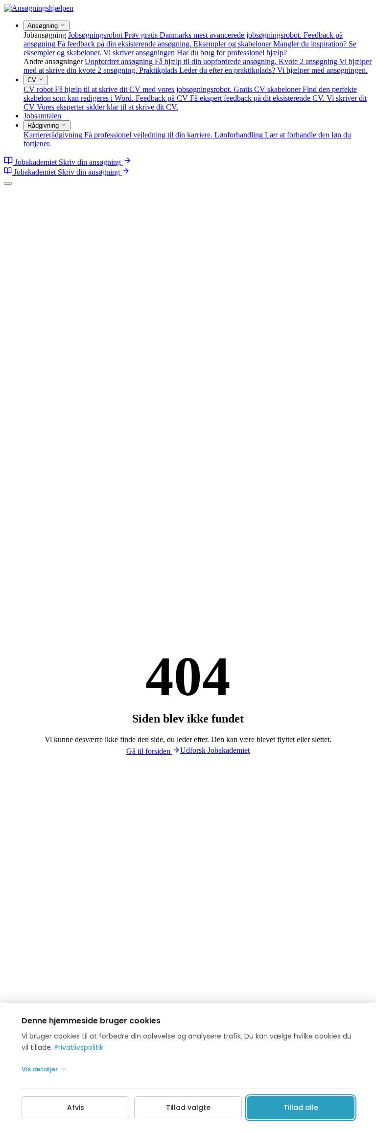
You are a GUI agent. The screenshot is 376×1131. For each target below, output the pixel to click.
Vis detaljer (40, 1069)
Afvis (75, 1107)
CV (32, 80)
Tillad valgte (188, 1107)
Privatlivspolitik (78, 1047)
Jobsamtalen (42, 116)
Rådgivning (44, 125)
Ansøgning (43, 25)
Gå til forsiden (149, 751)
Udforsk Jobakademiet (215, 750)
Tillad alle (300, 1107)
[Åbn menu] (8, 183)
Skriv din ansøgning (91, 162)
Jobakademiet (36, 162)
